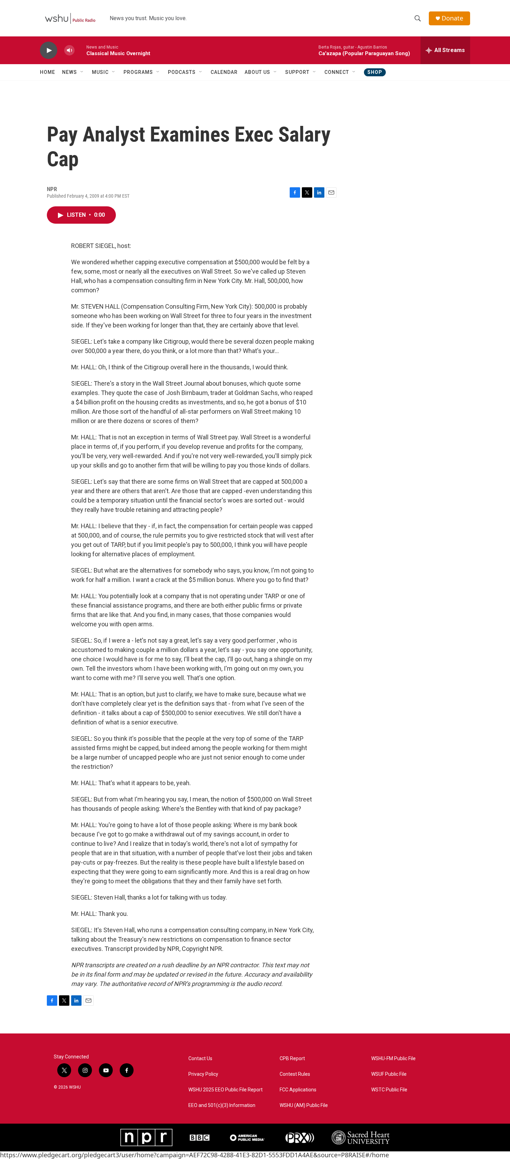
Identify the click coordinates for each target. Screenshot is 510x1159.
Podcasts (182, 72)
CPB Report (292, 1058)
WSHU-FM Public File (393, 1058)
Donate (452, 18)
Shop (374, 72)
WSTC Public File (389, 1089)
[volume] (69, 50)
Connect (336, 72)
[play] (48, 50)
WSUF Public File (389, 1074)
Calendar (224, 72)
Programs (138, 72)
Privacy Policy (203, 1074)
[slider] (80, 50)
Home (47, 72)
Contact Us (200, 1058)
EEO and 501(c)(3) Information (221, 1105)
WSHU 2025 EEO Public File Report (225, 1089)
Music (100, 72)
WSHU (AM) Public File (304, 1105)
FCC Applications (298, 1089)
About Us (257, 72)
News (69, 72)
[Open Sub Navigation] (82, 72)
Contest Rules (295, 1074)
